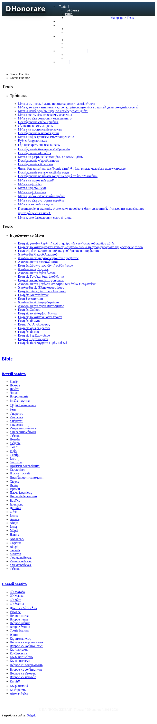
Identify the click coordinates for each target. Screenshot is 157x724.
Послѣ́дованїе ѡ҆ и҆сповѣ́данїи (38, 133)
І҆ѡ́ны (13, 526)
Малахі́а (15, 554)
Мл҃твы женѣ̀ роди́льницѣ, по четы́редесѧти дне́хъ (53, 111)
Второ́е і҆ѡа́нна (20, 626)
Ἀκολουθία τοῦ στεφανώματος (38, 261)
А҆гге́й (14, 546)
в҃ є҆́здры (15, 443)
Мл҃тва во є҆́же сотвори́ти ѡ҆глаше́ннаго (45, 118)
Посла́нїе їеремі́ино (23, 496)
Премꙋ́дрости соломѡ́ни (27, 477)
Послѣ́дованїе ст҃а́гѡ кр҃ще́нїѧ (38, 122)
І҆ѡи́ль (14, 515)
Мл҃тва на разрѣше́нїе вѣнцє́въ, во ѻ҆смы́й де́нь (50, 157)
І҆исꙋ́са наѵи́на (20, 400)
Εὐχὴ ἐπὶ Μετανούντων (33, 295)
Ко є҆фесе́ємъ (18, 653)
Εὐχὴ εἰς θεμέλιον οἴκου (34, 335)
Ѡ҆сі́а (13, 511)
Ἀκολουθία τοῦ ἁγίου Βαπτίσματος (41, 306)
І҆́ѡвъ (13, 458)
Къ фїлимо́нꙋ (19, 686)
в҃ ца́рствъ (16, 417)
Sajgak (31, 715)
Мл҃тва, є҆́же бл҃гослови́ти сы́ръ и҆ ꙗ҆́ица (45, 217)
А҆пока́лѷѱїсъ (19, 693)
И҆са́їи (14, 485)
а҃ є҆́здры (15, 435)
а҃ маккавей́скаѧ (20, 557)
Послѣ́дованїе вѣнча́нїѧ (34, 153)
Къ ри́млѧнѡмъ (20, 638)
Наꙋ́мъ (14, 534)
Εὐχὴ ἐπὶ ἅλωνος (29, 320)
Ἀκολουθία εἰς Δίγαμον (33, 269)
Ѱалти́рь (16, 462)
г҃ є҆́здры (15, 568)
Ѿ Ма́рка (17, 595)
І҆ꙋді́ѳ (13, 451)
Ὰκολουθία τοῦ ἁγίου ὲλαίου (37, 273)
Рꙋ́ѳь (13, 409)
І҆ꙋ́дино (14, 634)
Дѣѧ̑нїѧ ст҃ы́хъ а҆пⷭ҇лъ (23, 608)
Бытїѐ (14, 381)
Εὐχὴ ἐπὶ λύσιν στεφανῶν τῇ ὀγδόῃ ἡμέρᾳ (45, 265)
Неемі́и (15, 439)
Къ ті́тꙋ (15, 681)
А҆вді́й (14, 523)
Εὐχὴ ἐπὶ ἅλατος (28, 331)
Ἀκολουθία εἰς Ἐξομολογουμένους (41, 287)
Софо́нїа (15, 543)
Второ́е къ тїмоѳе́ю (23, 677)
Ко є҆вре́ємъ (18, 689)
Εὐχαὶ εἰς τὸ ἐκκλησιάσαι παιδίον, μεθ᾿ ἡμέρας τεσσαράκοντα (58, 250)
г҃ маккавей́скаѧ (20, 565)
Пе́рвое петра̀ (19, 615)
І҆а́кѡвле (15, 612)
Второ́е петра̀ (19, 619)
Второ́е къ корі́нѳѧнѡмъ (26, 646)
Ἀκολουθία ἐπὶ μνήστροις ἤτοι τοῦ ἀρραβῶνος (48, 258)
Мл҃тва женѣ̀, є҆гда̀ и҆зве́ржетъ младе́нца (45, 114)
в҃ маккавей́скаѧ (21, 561)
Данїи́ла (15, 508)
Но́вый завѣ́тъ (14, 584)
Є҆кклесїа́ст (17, 469)
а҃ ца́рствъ (16, 413)
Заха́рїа (15, 550)
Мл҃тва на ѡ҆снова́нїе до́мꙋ (36, 180)
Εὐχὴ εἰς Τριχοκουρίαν (33, 339)
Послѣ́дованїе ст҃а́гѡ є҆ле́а (35, 164)
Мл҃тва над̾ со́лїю (29, 184)
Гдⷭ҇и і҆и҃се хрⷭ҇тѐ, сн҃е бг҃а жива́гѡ (39, 144)
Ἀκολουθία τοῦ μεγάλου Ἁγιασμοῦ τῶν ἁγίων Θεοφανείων (56, 284)
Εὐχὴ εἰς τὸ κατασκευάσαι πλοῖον (40, 317)
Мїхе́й (14, 530)
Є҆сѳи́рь (15, 455)
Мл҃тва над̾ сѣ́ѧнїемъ (32, 188)
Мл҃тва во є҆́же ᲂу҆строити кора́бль (41, 200)
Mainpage (116, 17)
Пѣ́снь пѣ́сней (20, 473)
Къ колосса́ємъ (20, 660)
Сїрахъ (14, 481)
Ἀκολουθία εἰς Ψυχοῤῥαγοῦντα (38, 302)
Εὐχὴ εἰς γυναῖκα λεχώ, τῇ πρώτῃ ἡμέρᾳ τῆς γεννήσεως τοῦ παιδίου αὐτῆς (66, 243)
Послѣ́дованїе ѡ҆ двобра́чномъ (38, 160)
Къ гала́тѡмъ (19, 649)
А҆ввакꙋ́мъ (17, 539)
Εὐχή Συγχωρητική (30, 298)
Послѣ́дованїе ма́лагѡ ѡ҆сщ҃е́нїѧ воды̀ (43, 172)
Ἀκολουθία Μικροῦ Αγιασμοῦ (37, 254)
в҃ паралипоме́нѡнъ (23, 432)
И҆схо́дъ (15, 385)
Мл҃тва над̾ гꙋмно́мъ (32, 192)
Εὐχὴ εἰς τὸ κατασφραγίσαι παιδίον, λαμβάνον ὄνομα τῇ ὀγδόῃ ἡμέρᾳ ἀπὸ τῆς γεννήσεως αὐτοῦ (80, 247)
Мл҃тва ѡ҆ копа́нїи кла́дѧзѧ (36, 204)
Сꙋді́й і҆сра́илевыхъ (23, 405)
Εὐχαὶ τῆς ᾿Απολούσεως (34, 324)
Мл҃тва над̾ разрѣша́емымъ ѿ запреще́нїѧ (46, 136)
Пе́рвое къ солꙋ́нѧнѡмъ (26, 665)
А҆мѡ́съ (14, 519)
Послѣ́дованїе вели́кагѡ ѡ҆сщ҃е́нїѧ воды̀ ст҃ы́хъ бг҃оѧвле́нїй (58, 176)
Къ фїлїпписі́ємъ (21, 657)
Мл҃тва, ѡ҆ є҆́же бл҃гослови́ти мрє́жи (41, 196)
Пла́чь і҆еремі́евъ (21, 492)
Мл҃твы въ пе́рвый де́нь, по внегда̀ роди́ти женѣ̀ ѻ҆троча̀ (56, 103)
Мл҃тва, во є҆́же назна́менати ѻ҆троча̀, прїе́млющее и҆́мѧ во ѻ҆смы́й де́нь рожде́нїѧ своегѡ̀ (78, 107)
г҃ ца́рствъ (16, 421)
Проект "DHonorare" (88, 709)
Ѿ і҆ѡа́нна (17, 604)
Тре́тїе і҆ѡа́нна (19, 630)
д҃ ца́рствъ (16, 424)
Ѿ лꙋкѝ (15, 600)
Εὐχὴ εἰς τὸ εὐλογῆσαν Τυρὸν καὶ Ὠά (42, 343)
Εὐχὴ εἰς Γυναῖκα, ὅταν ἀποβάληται (41, 276)
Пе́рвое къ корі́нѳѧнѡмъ (26, 642)
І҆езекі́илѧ (16, 504)
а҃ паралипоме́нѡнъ (23, 428)
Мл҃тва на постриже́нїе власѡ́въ (40, 129)
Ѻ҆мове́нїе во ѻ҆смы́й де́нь (35, 125)
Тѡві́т (14, 446)
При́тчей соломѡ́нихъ (25, 466)
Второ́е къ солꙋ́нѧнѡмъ (26, 669)
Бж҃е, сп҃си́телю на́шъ (32, 140)
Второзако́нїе (19, 396)
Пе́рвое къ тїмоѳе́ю (23, 673)
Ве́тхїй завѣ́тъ (14, 374)
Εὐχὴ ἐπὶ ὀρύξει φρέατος (34, 328)
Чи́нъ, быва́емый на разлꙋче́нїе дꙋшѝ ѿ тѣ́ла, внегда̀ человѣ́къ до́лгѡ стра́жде (72, 168)
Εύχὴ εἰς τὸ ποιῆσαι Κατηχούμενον (41, 280)
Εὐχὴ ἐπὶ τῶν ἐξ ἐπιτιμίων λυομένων (42, 291)
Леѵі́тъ (14, 389)
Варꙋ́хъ (15, 500)
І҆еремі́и (15, 489)
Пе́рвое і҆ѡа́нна (20, 623)
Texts (130, 17)
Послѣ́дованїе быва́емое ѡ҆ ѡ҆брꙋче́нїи (44, 149)
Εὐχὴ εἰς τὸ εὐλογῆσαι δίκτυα (37, 313)
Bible (7, 358)
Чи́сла (14, 392)
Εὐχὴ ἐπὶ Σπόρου (29, 309)
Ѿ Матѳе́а (17, 592)
